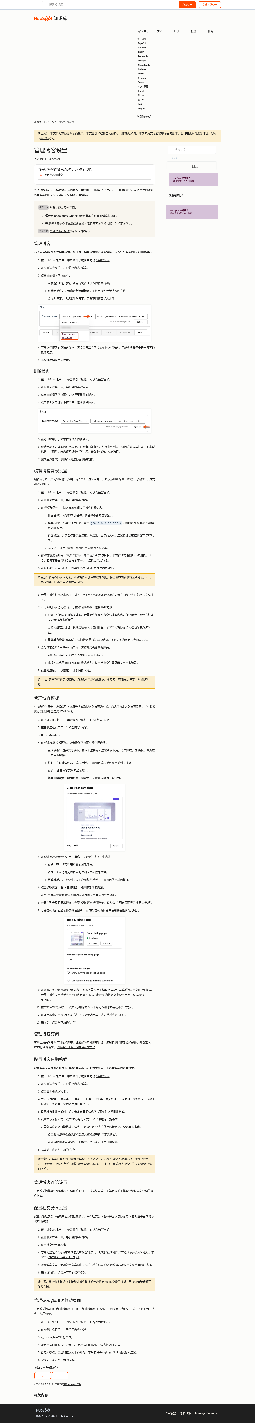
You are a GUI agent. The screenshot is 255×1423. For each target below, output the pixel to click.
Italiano (142, 69)
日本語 (141, 52)
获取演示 (187, 4)
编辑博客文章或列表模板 (116, 762)
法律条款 (170, 1413)
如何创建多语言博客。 (76, 195)
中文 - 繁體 (143, 86)
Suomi (141, 82)
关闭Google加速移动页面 (58, 1308)
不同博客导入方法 (103, 298)
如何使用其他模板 (117, 879)
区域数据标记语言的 (121, 1126)
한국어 (141, 99)
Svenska (142, 78)
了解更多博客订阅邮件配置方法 (76, 1047)
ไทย (140, 104)
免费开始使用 (210, 4)
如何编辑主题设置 (109, 778)
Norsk (141, 95)
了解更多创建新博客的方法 (109, 290)
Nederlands (144, 65)
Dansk (141, 91)
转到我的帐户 (144, 116)
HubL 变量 (82, 523)
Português (143, 56)
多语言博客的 (114, 1068)
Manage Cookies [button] (206, 1413)
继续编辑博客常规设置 (55, 360)
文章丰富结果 (128, 662)
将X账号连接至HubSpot (64, 1257)
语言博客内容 (42, 195)
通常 (62, 548)
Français (142, 60)
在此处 (44, 138)
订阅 (58, 169)
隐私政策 (185, 1413)
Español (142, 43)
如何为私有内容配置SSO (132, 639)
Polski (141, 73)
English (141, 108)
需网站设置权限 (59, 231)
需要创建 (145, 190)
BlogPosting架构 (68, 647)
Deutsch (142, 47)
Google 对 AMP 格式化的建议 (117, 1352)
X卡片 (58, 1252)
